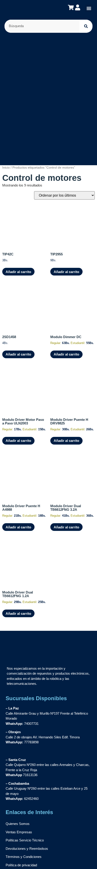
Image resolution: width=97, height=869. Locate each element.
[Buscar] (85, 26)
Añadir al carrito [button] (18, 272)
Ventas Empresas (19, 832)
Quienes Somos (18, 824)
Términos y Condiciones (24, 857)
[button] (88, 8)
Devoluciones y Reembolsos (27, 848)
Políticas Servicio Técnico (25, 840)
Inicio (6, 167)
